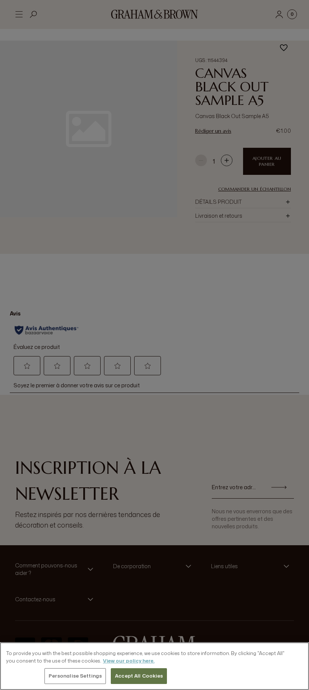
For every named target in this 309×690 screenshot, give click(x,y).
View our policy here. (128, 660)
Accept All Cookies (139, 675)
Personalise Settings (75, 675)
